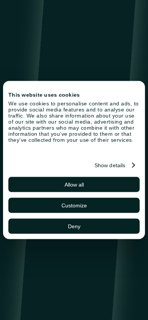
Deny (74, 226)
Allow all (74, 185)
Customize (74, 205)
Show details (109, 165)
